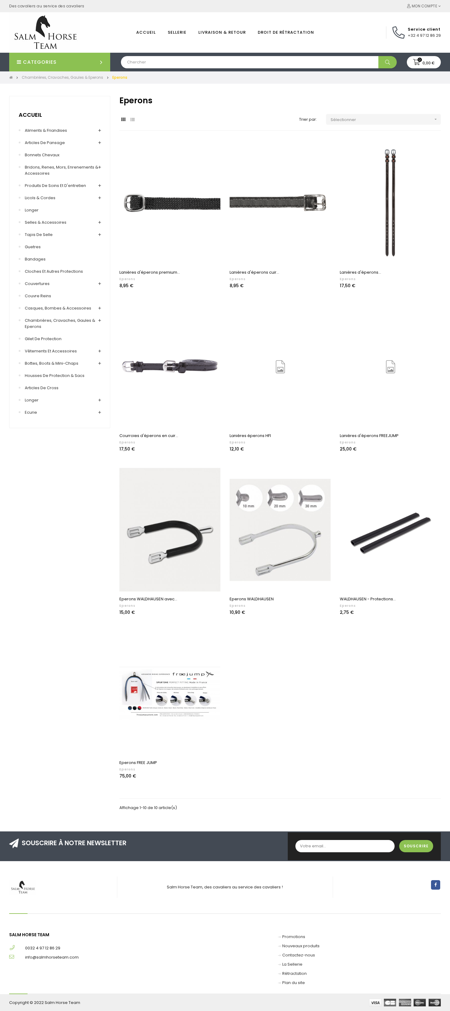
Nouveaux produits (301, 946)
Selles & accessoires (45, 222)
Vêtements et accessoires (51, 351)
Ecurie (31, 412)
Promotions (293, 937)
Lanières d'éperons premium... (149, 272)
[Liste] (132, 120)
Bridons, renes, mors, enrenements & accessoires (61, 170)
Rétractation (294, 973)
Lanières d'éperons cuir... (254, 272)
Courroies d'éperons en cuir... (148, 436)
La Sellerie (292, 964)
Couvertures (37, 284)
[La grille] (123, 120)
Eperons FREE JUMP (138, 763)
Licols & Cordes (40, 198)
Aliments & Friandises (46, 130)
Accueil (30, 115)
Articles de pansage (45, 143)
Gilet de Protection (43, 339)
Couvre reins (38, 296)
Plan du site (293, 983)
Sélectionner (384, 120)
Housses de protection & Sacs (54, 375)
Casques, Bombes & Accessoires (58, 308)
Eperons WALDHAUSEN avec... (148, 599)
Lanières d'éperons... (360, 272)
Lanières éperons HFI (250, 436)
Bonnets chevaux (42, 155)
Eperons (127, 279)
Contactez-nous (298, 955)
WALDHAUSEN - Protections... (368, 599)
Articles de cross (41, 388)
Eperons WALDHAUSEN (252, 599)
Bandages (35, 259)
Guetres (33, 247)
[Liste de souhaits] (209, 151)
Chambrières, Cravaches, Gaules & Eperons (60, 323)
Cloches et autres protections (54, 271)
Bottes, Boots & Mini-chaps (51, 363)
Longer (32, 210)
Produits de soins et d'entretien (55, 185)
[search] (387, 62)
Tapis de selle (39, 235)
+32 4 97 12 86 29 (424, 35)
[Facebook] (435, 885)
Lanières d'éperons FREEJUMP (369, 436)
